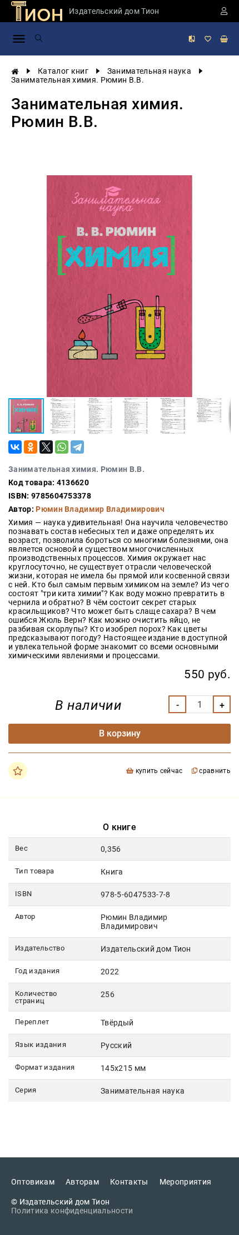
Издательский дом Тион (114, 11)
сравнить (214, 771)
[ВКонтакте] (15, 447)
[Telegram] (77, 447)
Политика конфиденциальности (72, 1210)
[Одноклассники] (30, 447)
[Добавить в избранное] (17, 771)
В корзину (120, 733)
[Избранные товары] (208, 39)
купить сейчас (157, 771)
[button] (221, 185)
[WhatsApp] (61, 447)
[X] (46, 447)
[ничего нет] (224, 39)
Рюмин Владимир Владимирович (100, 509)
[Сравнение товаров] (192, 39)
